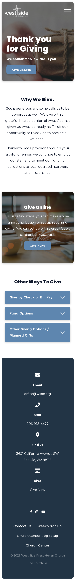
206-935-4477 (38, 424)
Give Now (37, 490)
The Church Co (37, 563)
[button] (67, 11)
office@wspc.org (37, 394)
